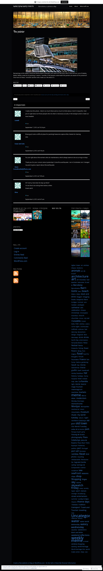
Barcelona (77, 285)
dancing (74, 332)
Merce (84, 396)
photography (76, 437)
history (74, 376)
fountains (75, 359)
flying (79, 351)
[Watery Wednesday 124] (75, 214)
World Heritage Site (78, 549)
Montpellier (85, 407)
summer (74, 499)
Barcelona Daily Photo (23, 6)
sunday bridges (83, 499)
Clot (77, 324)
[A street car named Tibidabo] (85, 214)
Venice (80, 518)
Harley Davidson (77, 373)
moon (82, 409)
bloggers (79, 297)
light (73, 384)
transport (75, 507)
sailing (73, 465)
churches (74, 318)
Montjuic (75, 406)
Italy (72, 381)
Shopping (76, 479)
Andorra (80, 268)
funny (73, 362)
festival (74, 345)
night (86, 418)
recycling (80, 457)
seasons (85, 473)
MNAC (73, 398)
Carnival (80, 302)
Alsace (73, 268)
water (75, 521)
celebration (75, 310)
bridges (74, 302)
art (73, 279)
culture (74, 329)
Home (70, 6)
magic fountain (77, 387)
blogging (86, 297)
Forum (81, 357)
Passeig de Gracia (77, 434)
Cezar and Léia (19, 144)
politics (74, 448)
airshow (86, 265)
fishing (81, 348)
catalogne (80, 305)
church (81, 315)
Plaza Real (81, 443)
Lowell (17, 120)
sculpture (74, 470)
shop (78, 476)
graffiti (74, 370)
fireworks (74, 348)
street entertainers (79, 496)
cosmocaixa (84, 327)
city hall (86, 318)
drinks (86, 337)
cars (85, 302)
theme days (83, 501)
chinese (83, 310)
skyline (78, 482)
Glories (83, 365)
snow (81, 488)
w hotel (85, 541)
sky (73, 482)
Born (86, 299)
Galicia (78, 362)
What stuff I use (84, 6)
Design (73, 335)
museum (84, 411)
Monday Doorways (77, 401)
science (82, 467)
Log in (16, 251)
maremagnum (76, 389)
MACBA (77, 384)
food (80, 353)
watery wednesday (79, 526)
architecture (79, 276)
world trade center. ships (63, 94)
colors (87, 324)
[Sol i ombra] (85, 224)
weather (74, 530)
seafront (76, 473)
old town (81, 423)
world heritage (82, 547)
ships (52, 94)
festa (85, 343)
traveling (82, 510)
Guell (79, 370)
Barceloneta (75, 288)
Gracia (82, 367)
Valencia (74, 518)
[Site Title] (37, 214)
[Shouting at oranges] (85, 233)
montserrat (75, 409)
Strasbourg (81, 494)
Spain (73, 491)
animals (75, 270)
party (83, 432)
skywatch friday (77, 486)
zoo (86, 552)
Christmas (75, 313)
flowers (74, 351)
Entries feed (19, 254)
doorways (74, 337)
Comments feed (21, 258)
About (76, 6)
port (46, 94)
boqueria (80, 299)
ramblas (75, 454)
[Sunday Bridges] (75, 252)
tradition (82, 504)
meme (76, 395)
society (86, 488)
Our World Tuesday (79, 426)
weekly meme (77, 539)
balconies (81, 282)
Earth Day (75, 340)
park (87, 429)
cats (81, 308)
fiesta (80, 345)
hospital (74, 379)
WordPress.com (20, 261)
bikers (73, 294)
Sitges (84, 479)
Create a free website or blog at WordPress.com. (29, 563)
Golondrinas (75, 368)
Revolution (84, 460)
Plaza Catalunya (79, 438)
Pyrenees (82, 451)
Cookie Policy (34, 568)
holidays (80, 376)
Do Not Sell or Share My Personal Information (61, 563)
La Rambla (83, 381)
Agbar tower (75, 265)
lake (76, 381)
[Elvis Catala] (75, 233)
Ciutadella (76, 321)
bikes (78, 294)
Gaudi (73, 365)
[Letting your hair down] (75, 224)
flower (86, 348)
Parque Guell (76, 432)
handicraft (85, 370)
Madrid (83, 384)
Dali (85, 329)
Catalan (74, 305)
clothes (82, 324)
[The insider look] (85, 252)
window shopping (77, 544)
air (82, 265)
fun (88, 359)
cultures (81, 329)
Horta (86, 376)
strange (74, 494)
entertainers (83, 340)
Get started (64, 2)
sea (80, 470)
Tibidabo (74, 505)
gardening (84, 362)
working (55, 94)
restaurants (75, 459)
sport (78, 491)
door (85, 335)
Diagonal (80, 335)
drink (81, 337)
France (83, 359)
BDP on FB (56, 208)
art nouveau (81, 279)
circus (81, 318)
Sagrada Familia (80, 462)
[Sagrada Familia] (75, 243)
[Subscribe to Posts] (16, 273)
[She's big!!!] (85, 243)
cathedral (75, 307)
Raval (82, 453)
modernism (81, 398)
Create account (20, 248)
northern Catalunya (78, 420)
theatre (74, 502)
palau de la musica (77, 429)
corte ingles (75, 327)
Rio (72, 462)
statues (83, 491)
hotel (80, 379)
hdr (85, 373)
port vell (49, 94)
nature (81, 418)
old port (43, 94)
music (74, 414)
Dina (16, 192)
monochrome (76, 403)
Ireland (84, 379)
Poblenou (81, 445)
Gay (78, 365)
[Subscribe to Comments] (16, 280)
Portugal (85, 448)
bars (79, 291)
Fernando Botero (77, 343)
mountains (75, 412)
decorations (81, 332)
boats (73, 299)
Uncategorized (84, 515)
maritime (74, 392)
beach (85, 291)
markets (82, 392)
